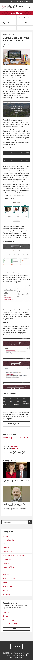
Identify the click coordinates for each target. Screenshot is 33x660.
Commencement (8, 552)
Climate (5, 616)
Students (6, 590)
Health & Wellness (9, 567)
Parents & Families (9, 579)
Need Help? (16, 646)
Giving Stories (7, 563)
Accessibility (21, 655)
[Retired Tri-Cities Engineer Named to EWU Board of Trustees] (16, 494)
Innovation (6, 575)
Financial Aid (7, 559)
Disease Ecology (8, 620)
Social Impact (7, 586)
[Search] (30, 522)
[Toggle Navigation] (29, 7)
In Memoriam (7, 571)
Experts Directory (8, 23)
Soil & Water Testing (10, 624)
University (15, 446)
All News (8, 18)
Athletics (6, 548)
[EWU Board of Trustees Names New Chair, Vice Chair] (16, 470)
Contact (8, 28)
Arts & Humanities (9, 544)
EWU (16, 13)
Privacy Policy (10, 655)
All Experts (16, 629)
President (6, 582)
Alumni (5, 536)
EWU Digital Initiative (14, 437)
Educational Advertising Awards (13, 555)
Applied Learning (9, 540)
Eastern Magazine (24, 18)
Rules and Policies (16, 657)
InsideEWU (25, 23)
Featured (15, 448)
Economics (6, 612)
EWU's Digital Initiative (16, 424)
